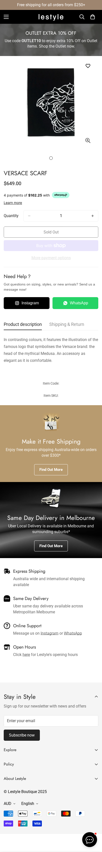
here (26, 654)
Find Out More (51, 469)
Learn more (13, 202)
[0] (92, 17)
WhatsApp (79, 303)
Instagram (30, 303)
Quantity (11, 215)
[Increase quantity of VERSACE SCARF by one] (92, 215)
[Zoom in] (87, 140)
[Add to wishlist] (87, 66)
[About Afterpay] (61, 195)
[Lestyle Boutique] (51, 17)
